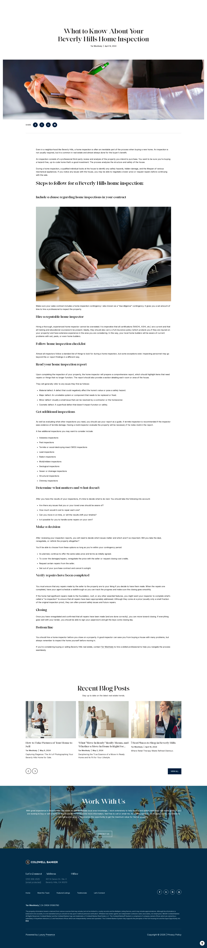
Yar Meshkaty (107, 647)
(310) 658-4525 (33, 879)
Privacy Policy (174, 934)
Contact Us (103, 834)
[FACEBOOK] (159, 892)
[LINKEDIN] (166, 892)
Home (28, 893)
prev (28, 771)
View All (174, 771)
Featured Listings (63, 893)
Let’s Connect (99, 893)
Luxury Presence (46, 934)
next (35, 771)
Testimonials (82, 893)
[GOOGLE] (172, 892)
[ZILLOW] (179, 892)
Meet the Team (43, 893)
